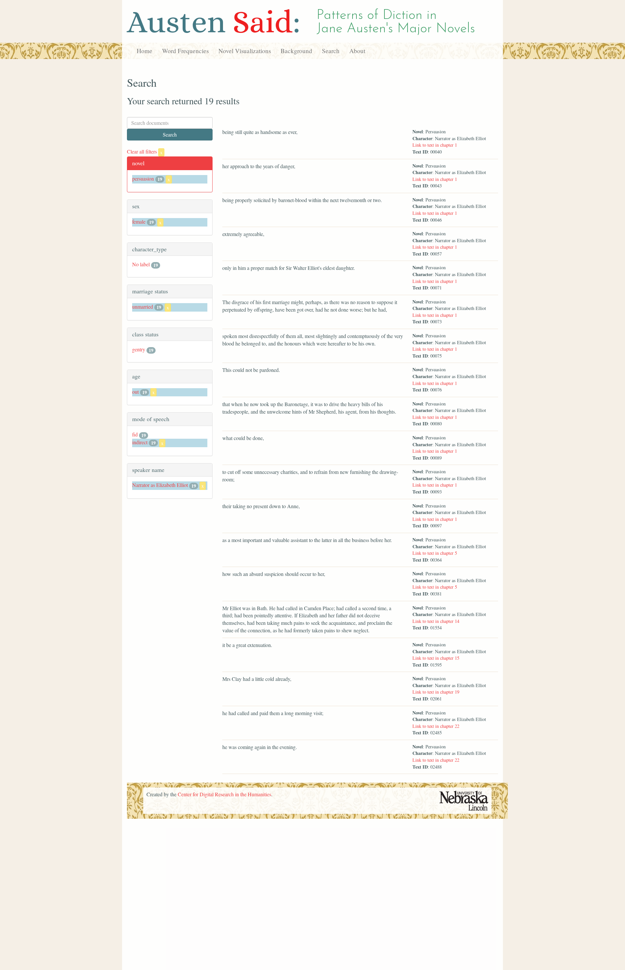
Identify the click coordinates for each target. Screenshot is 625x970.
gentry (138, 349)
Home (144, 51)
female (139, 221)
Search (331, 51)
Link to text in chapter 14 (435, 621)
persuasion (143, 178)
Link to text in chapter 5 (434, 553)
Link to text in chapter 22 (435, 726)
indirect (139, 442)
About (357, 51)
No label (141, 264)
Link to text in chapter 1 (434, 145)
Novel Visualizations (244, 51)
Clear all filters (144, 151)
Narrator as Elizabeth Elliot (160, 484)
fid (135, 434)
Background (296, 51)
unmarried (142, 306)
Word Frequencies (185, 51)
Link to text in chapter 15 (435, 658)
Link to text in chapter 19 (435, 692)
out (135, 391)
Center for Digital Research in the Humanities (224, 794)
